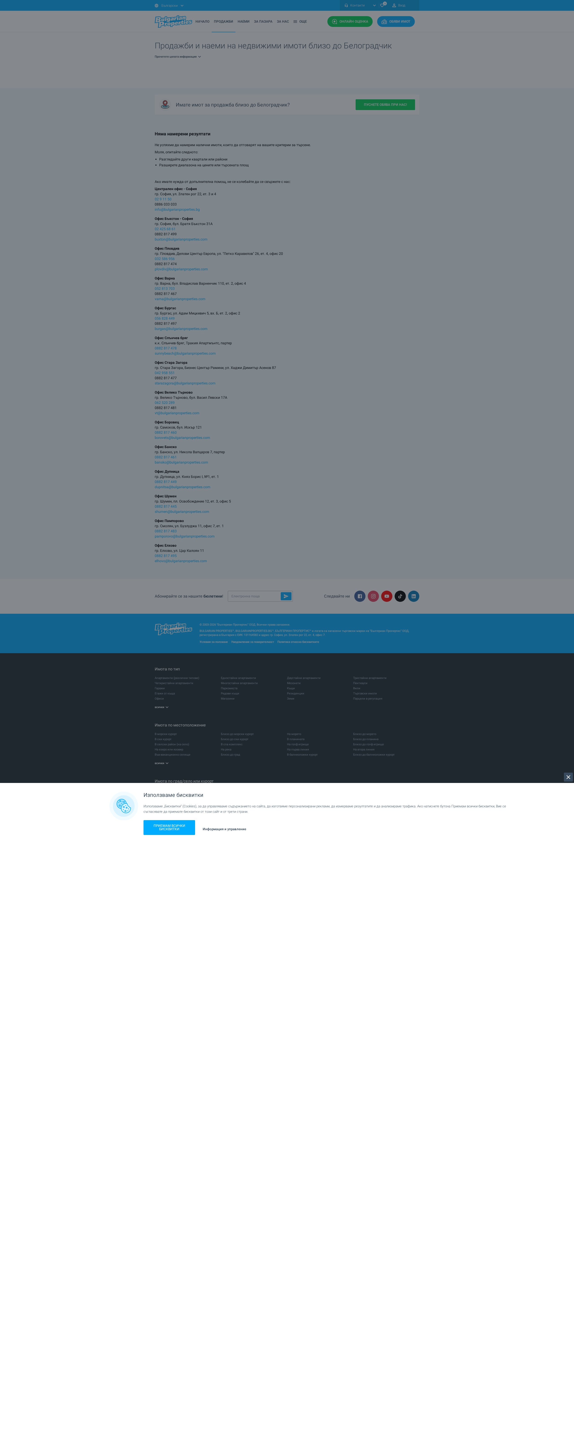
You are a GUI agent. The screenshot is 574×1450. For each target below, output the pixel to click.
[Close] (568, 777)
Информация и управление (224, 829)
